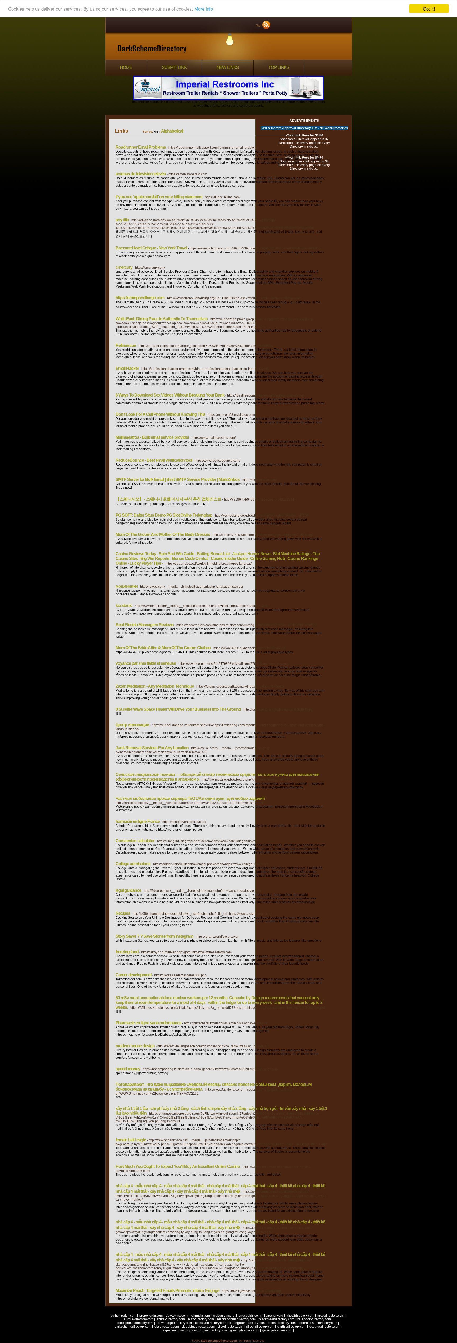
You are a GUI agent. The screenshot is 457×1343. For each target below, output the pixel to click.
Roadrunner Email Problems (141, 147)
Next (348, 1308)
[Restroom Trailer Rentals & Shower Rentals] (228, 99)
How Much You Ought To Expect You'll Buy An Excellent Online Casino (178, 1166)
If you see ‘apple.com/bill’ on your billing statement (159, 197)
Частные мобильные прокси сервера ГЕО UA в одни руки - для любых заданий (190, 798)
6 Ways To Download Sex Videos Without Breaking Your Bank (170, 395)
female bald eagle (131, 1140)
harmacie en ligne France (138, 821)
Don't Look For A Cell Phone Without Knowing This (160, 414)
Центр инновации (132, 725)
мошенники (127, 586)
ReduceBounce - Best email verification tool (154, 460)
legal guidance (128, 890)
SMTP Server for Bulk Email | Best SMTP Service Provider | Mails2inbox (178, 479)
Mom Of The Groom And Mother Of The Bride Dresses (163, 534)
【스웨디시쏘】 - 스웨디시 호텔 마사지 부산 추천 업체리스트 (168, 499)
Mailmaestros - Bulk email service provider (152, 437)
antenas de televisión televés (141, 174)
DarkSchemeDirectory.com (219, 1340)
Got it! (429, 8)
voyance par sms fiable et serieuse (146, 663)
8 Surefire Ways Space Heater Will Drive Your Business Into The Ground (178, 709)
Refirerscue (126, 345)
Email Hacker (127, 368)
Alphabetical (172, 131)
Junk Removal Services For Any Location (152, 748)
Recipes (123, 913)
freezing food (127, 952)
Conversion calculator (135, 840)
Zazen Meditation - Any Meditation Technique (155, 686)
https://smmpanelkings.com (140, 297)
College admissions (133, 863)
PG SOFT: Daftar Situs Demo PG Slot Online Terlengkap (164, 515)
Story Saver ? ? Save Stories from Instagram (154, 936)
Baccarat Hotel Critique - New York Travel (151, 248)
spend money (128, 1069)
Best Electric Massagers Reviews (145, 625)
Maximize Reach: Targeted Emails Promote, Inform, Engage (167, 1290)
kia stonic (124, 605)
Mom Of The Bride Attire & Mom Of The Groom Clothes (163, 647)
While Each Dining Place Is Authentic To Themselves (162, 319)
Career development (134, 975)
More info (203, 9)
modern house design (135, 1046)
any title (122, 220)
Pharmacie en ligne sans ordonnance (148, 1023)
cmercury (124, 267)
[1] (340, 1308)
